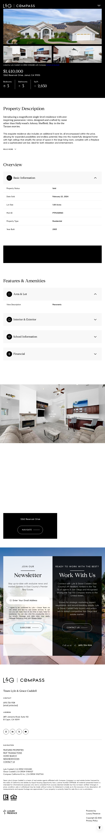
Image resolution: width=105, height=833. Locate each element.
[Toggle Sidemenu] (99, 5)
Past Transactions (12, 753)
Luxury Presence (93, 813)
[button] (77, 628)
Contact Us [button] (9, 762)
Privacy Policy (37, 618)
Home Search (10, 756)
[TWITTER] (19, 731)
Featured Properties (13, 750)
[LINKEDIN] (12, 731)
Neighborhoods (11, 759)
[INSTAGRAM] (6, 731)
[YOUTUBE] (25, 731)
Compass (69, 780)
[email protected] (52, 65)
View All (78, 54)
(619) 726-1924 (85, 645)
